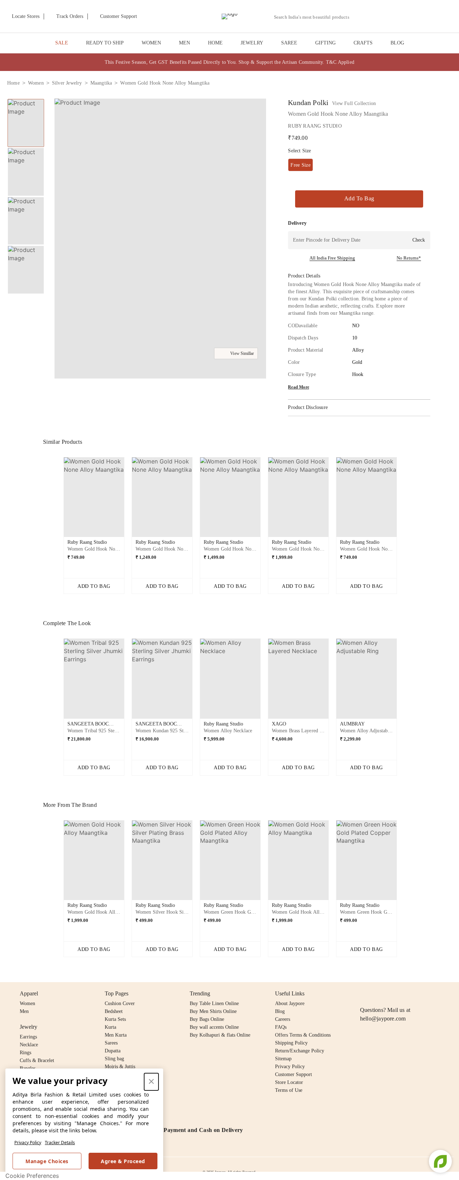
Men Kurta (116, 1035)
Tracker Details (60, 1142)
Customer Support (293, 1074)
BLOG (397, 43)
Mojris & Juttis (120, 1066)
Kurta (110, 1027)
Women (27, 1003)
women (36, 83)
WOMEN (151, 43)
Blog (280, 1011)
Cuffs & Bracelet (37, 1060)
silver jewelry (67, 83)
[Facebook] (378, 993)
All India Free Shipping (332, 258)
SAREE (289, 43)
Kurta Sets (115, 1019)
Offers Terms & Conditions (303, 1035)
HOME (215, 43)
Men (24, 1011)
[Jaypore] (229, 16)
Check (418, 240)
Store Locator (289, 1082)
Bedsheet (114, 1011)
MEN (184, 43)
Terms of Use (288, 1090)
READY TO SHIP (105, 43)
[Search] (359, 17)
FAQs (281, 1027)
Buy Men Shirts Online (213, 1011)
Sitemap (283, 1058)
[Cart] (412, 17)
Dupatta (112, 1050)
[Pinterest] (419, 993)
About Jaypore (289, 1003)
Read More (298, 387)
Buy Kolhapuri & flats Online (220, 1035)
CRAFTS (363, 43)
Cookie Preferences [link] (32, 1175)
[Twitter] (392, 993)
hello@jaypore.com (383, 1018)
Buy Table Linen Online (214, 1003)
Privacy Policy (27, 1142)
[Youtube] (405, 993)
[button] (375, 16)
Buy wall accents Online (214, 1027)
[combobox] (314, 17)
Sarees (111, 1043)
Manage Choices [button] (46, 1161)
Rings (25, 1052)
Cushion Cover (120, 1003)
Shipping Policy (291, 1043)
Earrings (28, 1036)
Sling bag (114, 1058)
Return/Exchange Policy (299, 1050)
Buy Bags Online (207, 1019)
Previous (57, 500)
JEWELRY (252, 43)
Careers (282, 1019)
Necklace (29, 1044)
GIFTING (325, 43)
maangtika (101, 83)
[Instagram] (364, 993)
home (13, 83)
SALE (61, 43)
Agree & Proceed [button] (123, 1161)
